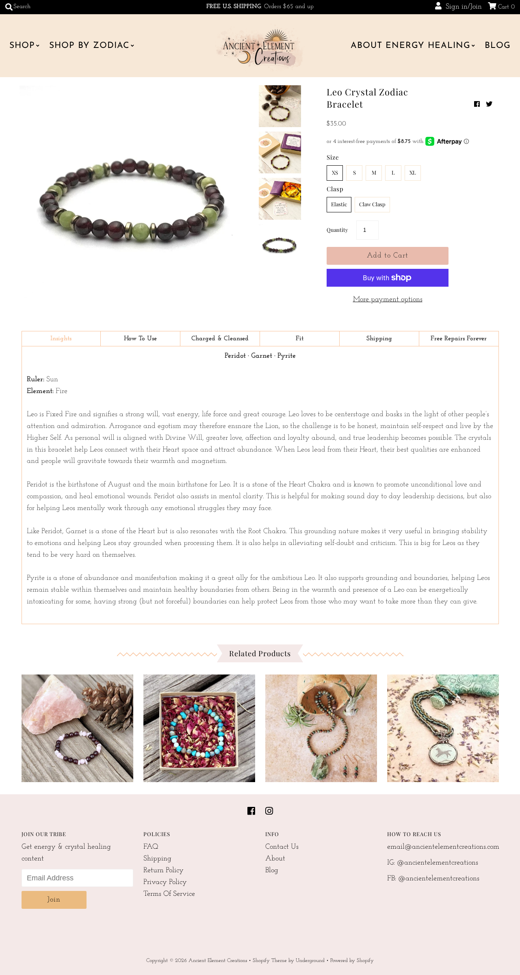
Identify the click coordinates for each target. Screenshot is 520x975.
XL (413, 172)
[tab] (61, 338)
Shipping (157, 859)
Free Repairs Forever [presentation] (459, 338)
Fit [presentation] (299, 338)
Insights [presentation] (61, 338)
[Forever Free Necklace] (443, 726)
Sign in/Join (462, 7)
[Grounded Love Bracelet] (77, 726)
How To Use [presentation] (140, 338)
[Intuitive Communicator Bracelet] (199, 726)
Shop (22, 45)
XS (335, 172)
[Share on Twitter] (489, 105)
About (275, 859)
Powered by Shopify (352, 960)
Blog (498, 45)
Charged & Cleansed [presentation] (220, 338)
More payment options (387, 299)
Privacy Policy (165, 882)
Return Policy (163, 870)
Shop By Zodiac (89, 45)
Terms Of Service (169, 894)
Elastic (339, 204)
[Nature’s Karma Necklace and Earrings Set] (321, 726)
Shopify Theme (270, 960)
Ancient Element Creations (217, 960)
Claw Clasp (372, 204)
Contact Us (282, 847)
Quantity (337, 229)
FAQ (150, 847)
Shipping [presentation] (379, 338)
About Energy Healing (410, 45)
